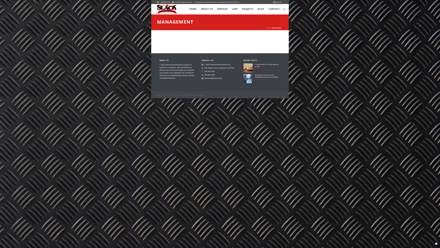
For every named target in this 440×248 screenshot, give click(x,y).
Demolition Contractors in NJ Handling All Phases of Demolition (266, 76)
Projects (247, 8)
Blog (261, 8)
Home (192, 8)
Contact (274, 8)
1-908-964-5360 (165, 2)
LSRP (235, 8)
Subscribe (278, 2)
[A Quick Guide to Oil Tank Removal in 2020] (248, 68)
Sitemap (202, 95)
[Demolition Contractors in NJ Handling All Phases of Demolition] (248, 78)
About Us (207, 8)
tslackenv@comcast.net (213, 78)
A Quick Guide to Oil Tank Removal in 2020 (267, 65)
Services (222, 8)
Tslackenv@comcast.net (183, 2)
